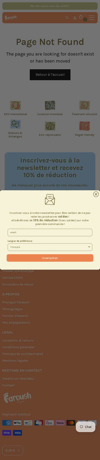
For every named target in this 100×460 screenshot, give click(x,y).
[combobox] (48, 247)
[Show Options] (89, 247)
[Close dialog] (96, 194)
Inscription (50, 257)
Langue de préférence (20, 241)
